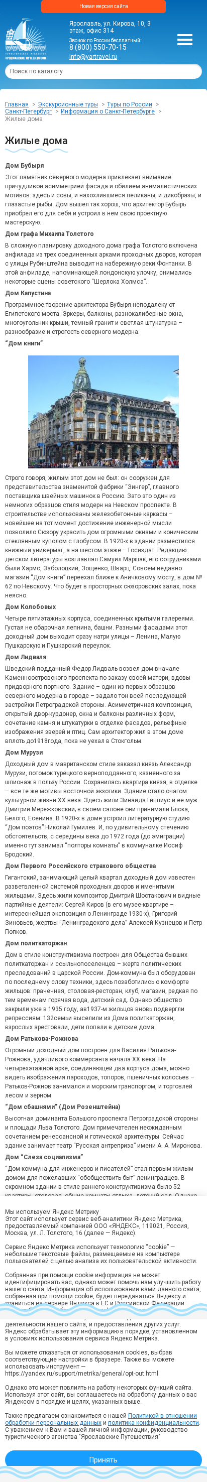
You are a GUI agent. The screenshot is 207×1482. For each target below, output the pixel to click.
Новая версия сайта (103, 6)
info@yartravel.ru (93, 56)
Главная (17, 104)
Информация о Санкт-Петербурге (108, 111)
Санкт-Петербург (28, 111)
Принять (103, 1460)
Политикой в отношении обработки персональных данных (101, 1419)
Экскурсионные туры (68, 104)
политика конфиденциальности (153, 1422)
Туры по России (129, 104)
